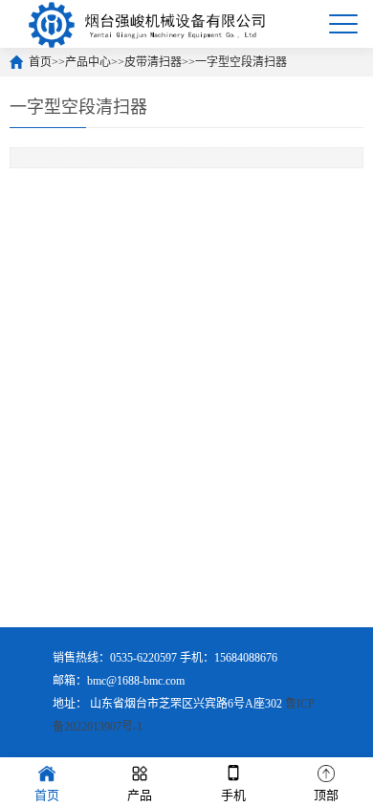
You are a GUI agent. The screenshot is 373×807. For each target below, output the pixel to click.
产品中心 (88, 62)
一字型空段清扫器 (241, 62)
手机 (233, 795)
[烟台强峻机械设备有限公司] (147, 24)
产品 (139, 795)
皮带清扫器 (153, 62)
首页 (40, 62)
